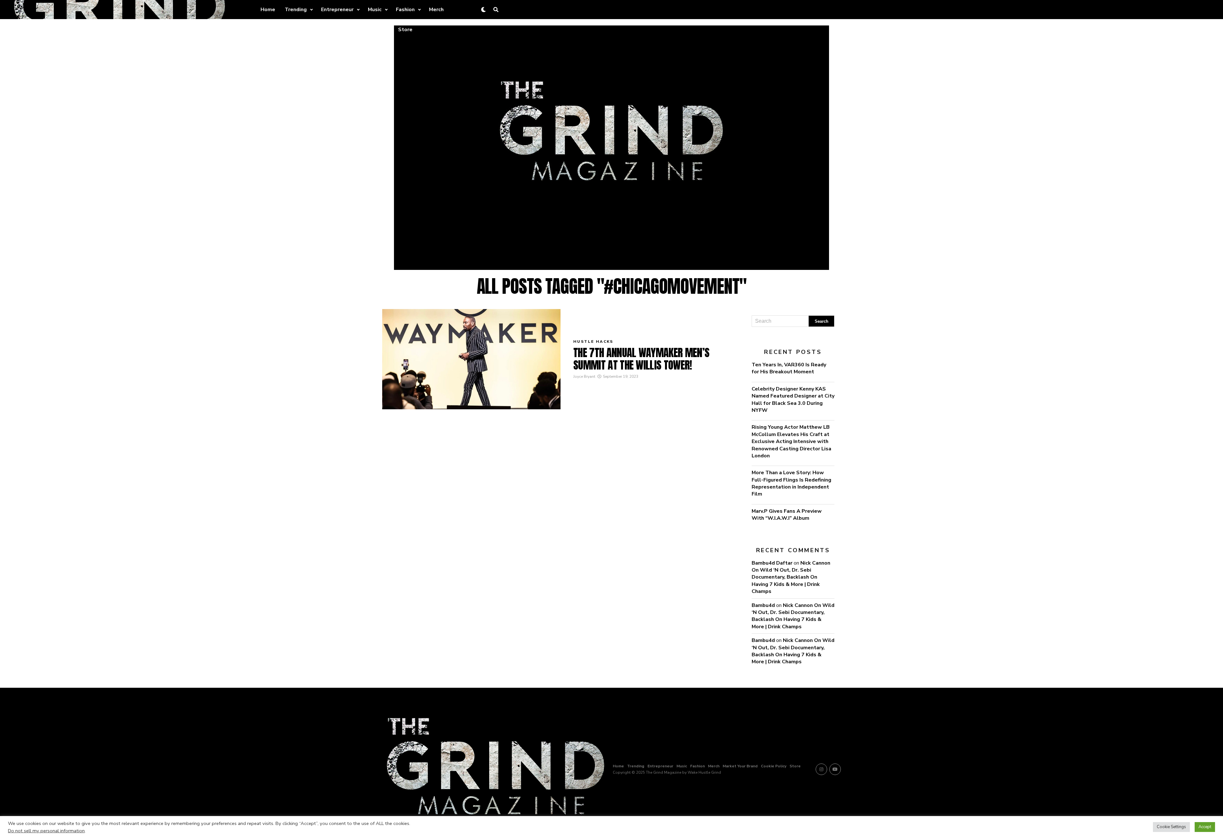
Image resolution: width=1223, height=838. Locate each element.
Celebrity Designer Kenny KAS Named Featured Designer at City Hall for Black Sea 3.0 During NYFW (793, 399)
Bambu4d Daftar (772, 563)
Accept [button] (1204, 827)
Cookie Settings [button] (1171, 827)
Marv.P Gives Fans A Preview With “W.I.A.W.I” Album (787, 515)
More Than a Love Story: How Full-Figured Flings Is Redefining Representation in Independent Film (791, 483)
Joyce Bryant (584, 376)
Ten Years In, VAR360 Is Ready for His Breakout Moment (789, 368)
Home (268, 9)
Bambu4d (763, 605)
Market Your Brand (318, 29)
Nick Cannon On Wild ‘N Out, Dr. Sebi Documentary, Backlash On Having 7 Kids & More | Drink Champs (791, 577)
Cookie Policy (367, 29)
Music (375, 9)
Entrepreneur (337, 9)
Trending (296, 9)
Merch (436, 9)
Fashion (405, 9)
